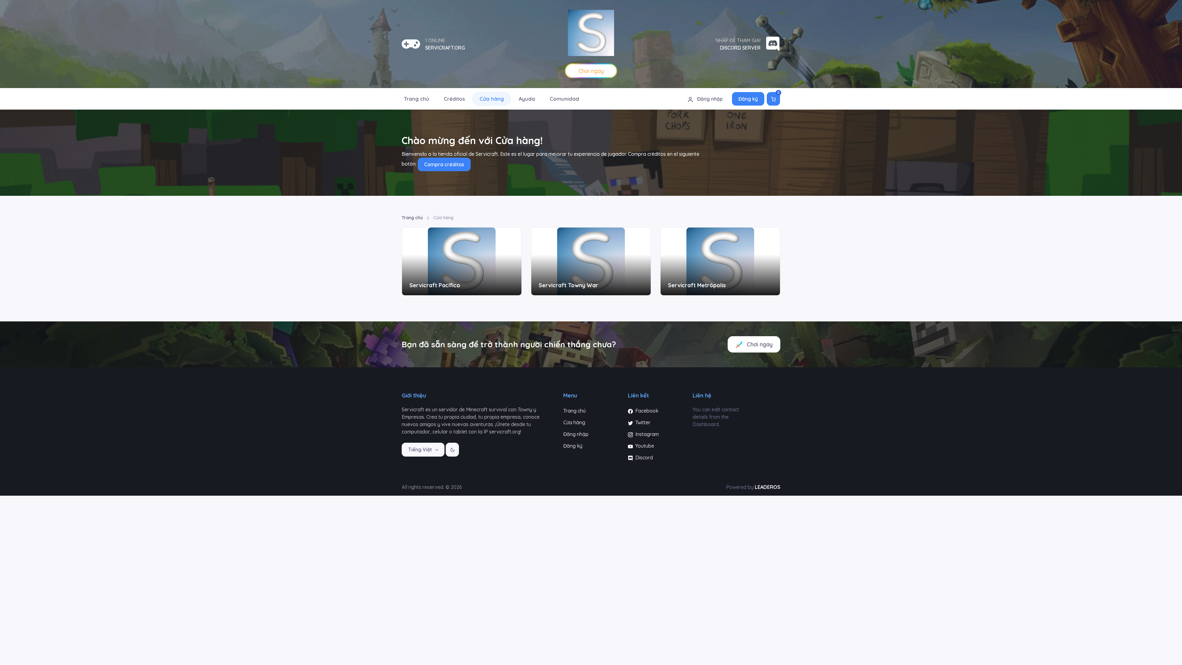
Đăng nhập (709, 99)
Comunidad (564, 98)
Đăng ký (748, 99)
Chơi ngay (759, 344)
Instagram (646, 434)
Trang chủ (416, 98)
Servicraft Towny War (568, 285)
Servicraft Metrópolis (697, 285)
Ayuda (527, 98)
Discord (643, 457)
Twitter (642, 422)
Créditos (454, 98)
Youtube (644, 446)
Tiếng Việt (420, 449)
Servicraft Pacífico (434, 285)
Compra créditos (444, 164)
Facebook (646, 411)
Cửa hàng (492, 98)
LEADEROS (767, 487)
